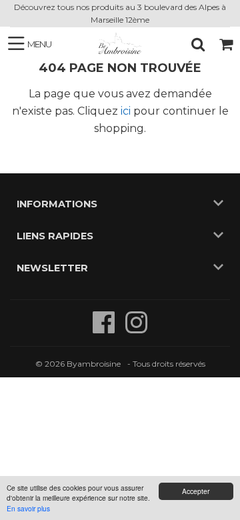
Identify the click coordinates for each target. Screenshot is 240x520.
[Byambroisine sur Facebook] (105, 329)
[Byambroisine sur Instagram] (136, 329)
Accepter (195, 491)
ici (126, 111)
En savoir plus (28, 508)
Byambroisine (94, 364)
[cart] (226, 44)
